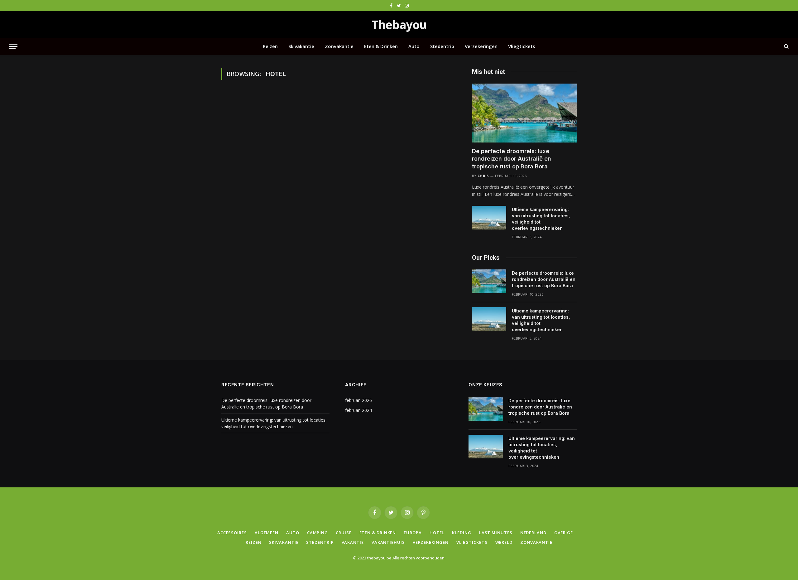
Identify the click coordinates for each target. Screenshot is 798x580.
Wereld (503, 542)
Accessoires (232, 532)
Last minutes (495, 532)
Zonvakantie (339, 46)
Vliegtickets (521, 46)
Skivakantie (301, 46)
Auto (414, 46)
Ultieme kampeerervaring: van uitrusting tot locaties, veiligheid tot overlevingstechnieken (541, 219)
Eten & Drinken (381, 46)
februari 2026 (358, 400)
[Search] (786, 46)
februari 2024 (358, 410)
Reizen (270, 46)
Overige (563, 532)
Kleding (461, 532)
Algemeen (266, 532)
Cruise (343, 532)
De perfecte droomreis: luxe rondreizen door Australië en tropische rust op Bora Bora (511, 159)
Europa (412, 532)
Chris (483, 175)
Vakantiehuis (388, 542)
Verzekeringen (481, 46)
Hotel (437, 532)
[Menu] (13, 46)
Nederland (533, 532)
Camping (317, 532)
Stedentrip (442, 46)
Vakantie (353, 542)
